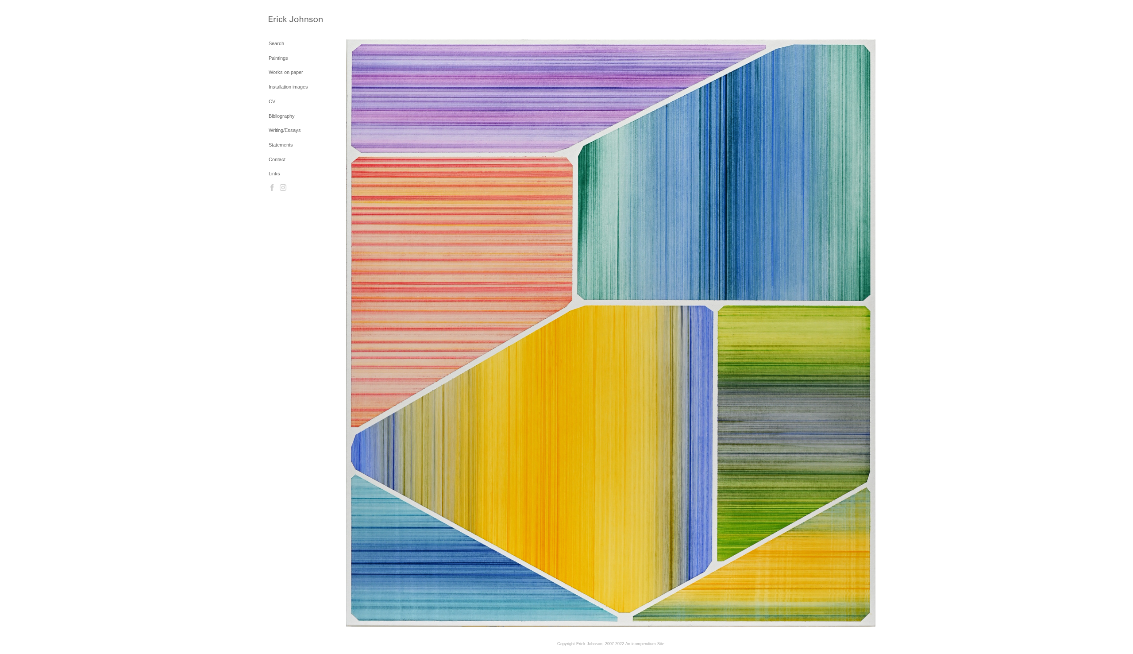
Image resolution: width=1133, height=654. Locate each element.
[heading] (291, 19)
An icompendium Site (644, 644)
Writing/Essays (285, 130)
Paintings (278, 58)
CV (272, 101)
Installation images (288, 86)
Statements (281, 144)
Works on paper (286, 72)
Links (274, 173)
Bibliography (282, 116)
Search (276, 43)
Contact (277, 159)
